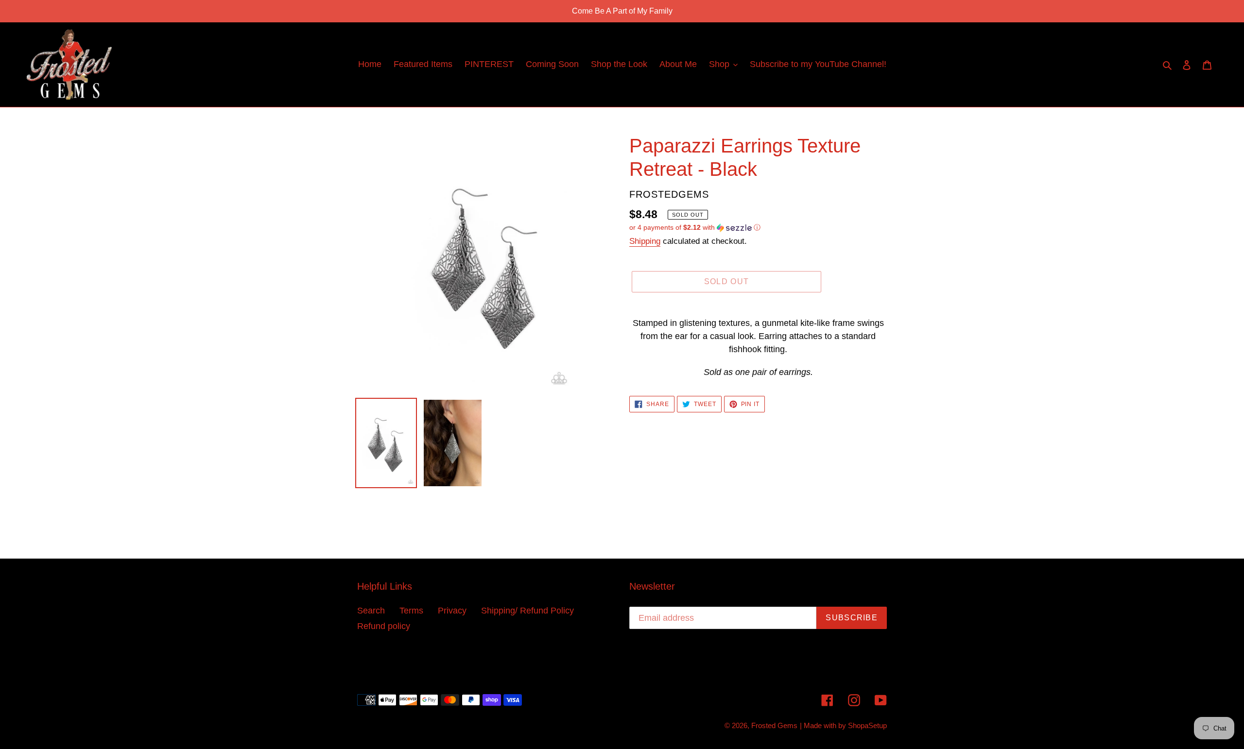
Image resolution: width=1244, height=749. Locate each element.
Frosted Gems (774, 725)
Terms (411, 610)
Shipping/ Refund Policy (527, 610)
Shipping (644, 241)
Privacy (452, 610)
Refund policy (383, 626)
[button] (694, 227)
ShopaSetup (867, 725)
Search (371, 610)
